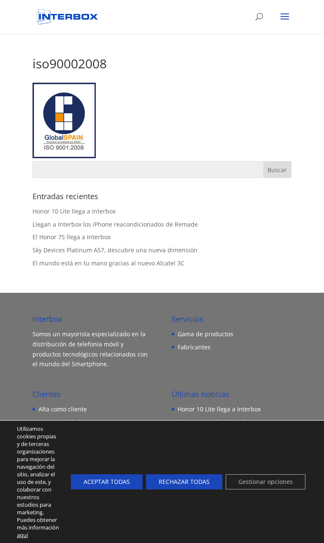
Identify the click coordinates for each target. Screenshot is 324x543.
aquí (22, 535)
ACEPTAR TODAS (107, 482)
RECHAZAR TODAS (184, 482)
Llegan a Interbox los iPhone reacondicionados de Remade (115, 224)
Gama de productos (205, 334)
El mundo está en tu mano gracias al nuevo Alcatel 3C (108, 263)
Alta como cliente (62, 409)
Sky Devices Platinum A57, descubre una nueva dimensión (114, 250)
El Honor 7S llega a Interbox (71, 237)
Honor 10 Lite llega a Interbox (74, 211)
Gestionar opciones (265, 482)
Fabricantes (194, 347)
